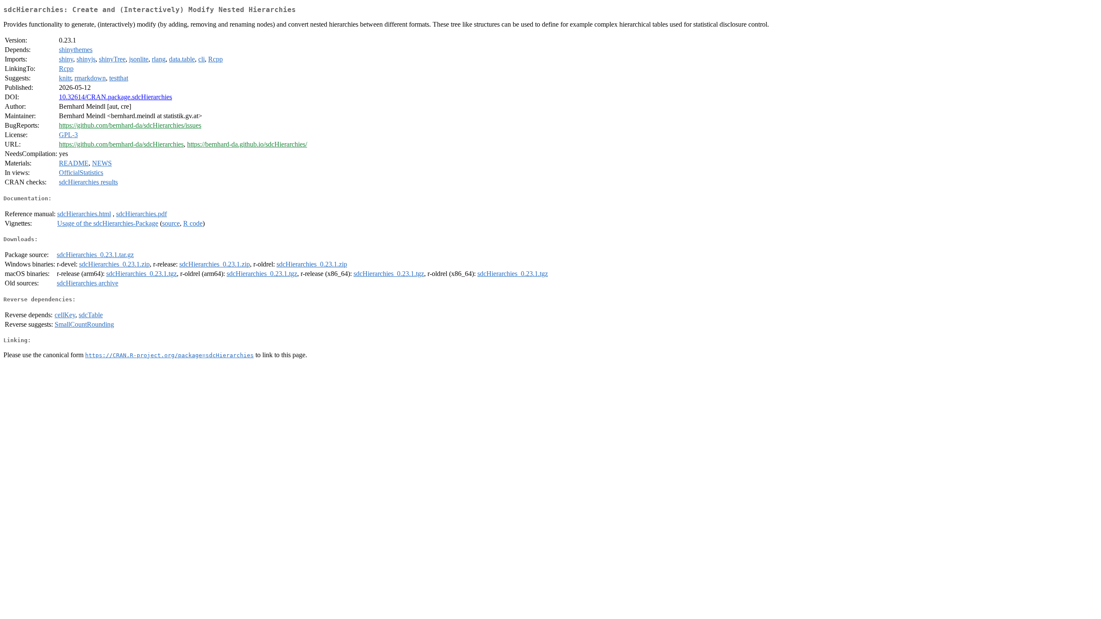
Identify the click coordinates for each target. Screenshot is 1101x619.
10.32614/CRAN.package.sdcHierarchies (115, 97)
